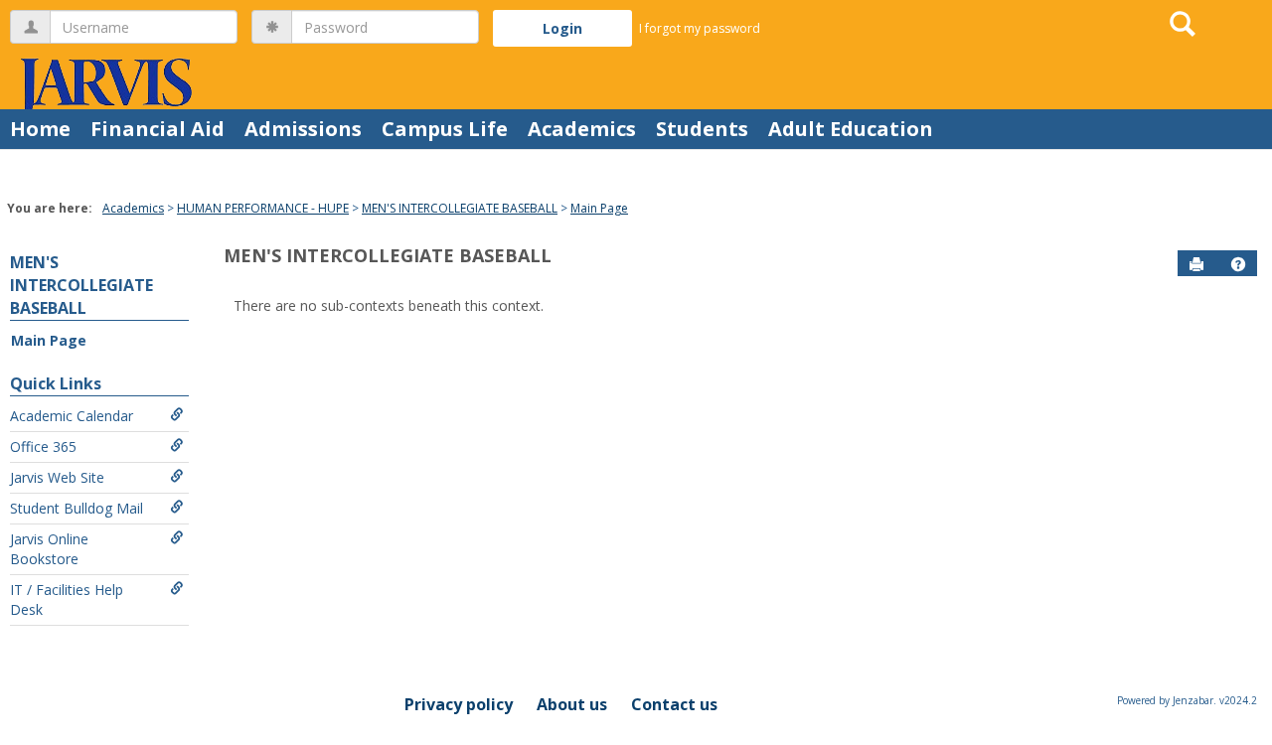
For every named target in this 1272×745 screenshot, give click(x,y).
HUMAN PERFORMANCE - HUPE (263, 208)
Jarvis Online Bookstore (49, 548)
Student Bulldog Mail (76, 508)
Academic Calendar (71, 415)
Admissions (303, 128)
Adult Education (850, 128)
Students (702, 128)
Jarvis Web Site (57, 477)
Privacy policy (458, 704)
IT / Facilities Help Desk (66, 599)
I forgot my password (699, 28)
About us (572, 704)
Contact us (674, 704)
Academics (582, 128)
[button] (1238, 264)
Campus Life (445, 128)
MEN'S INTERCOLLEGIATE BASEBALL (459, 208)
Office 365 (43, 446)
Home (40, 128)
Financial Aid (157, 128)
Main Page (599, 208)
